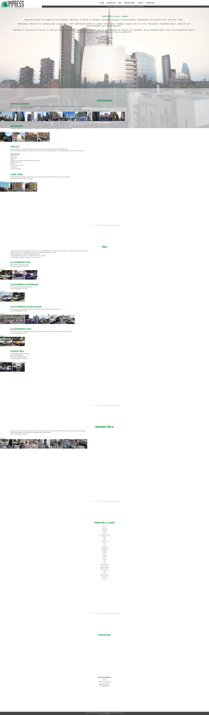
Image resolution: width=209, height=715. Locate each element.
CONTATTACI (150, 3)
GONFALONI (111, 3)
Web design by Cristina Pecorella (104, 713)
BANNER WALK (129, 3)
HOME (102, 3)
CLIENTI (140, 3)
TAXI (119, 3)
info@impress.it (106, 43)
